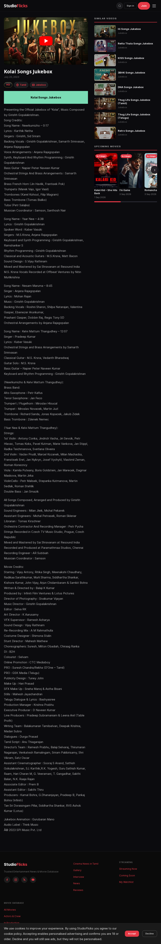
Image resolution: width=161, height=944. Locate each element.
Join (144, 5)
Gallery (77, 870)
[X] (24, 880)
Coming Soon (127, 875)
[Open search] (119, 6)
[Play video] (46, 41)
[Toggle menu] (154, 5)
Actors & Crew (12, 916)
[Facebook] (7, 880)
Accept (132, 933)
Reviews (78, 890)
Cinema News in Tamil (85, 863)
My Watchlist (126, 882)
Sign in (130, 5)
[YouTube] (33, 880)
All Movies (10, 909)
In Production (11, 922)
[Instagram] (16, 880)
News (76, 883)
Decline (149, 933)
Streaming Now (128, 868)
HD (8, 84)
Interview (78, 876)
